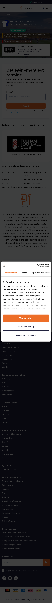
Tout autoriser (26, 318)
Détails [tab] (24, 272)
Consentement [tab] (10, 272)
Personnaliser (24, 327)
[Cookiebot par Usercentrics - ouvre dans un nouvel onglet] (37, 265)
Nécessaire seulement (26, 335)
